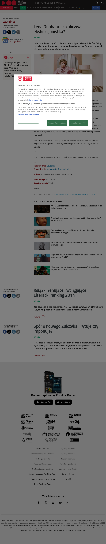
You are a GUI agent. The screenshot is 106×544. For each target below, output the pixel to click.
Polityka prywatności (34, 100)
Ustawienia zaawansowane (28, 123)
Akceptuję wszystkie (78, 123)
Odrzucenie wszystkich (57, 123)
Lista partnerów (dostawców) (28, 114)
